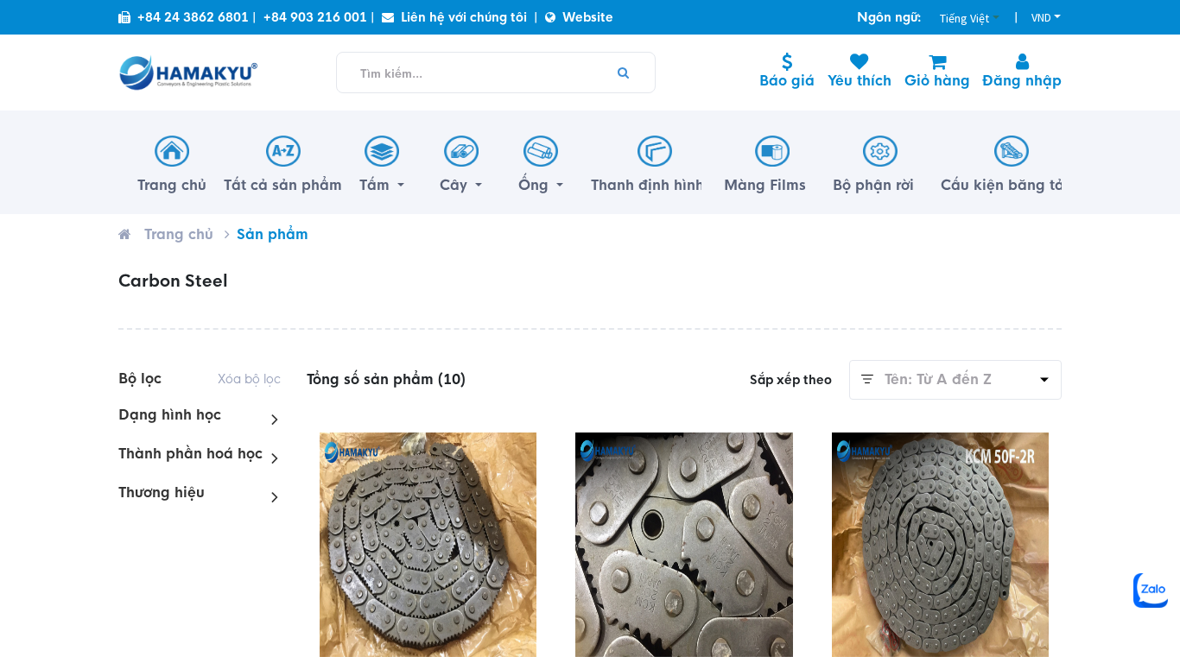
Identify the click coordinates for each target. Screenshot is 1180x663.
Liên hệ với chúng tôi (464, 17)
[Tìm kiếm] (623, 72)
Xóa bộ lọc (249, 379)
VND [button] (1041, 17)
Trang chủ (178, 234)
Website (587, 17)
